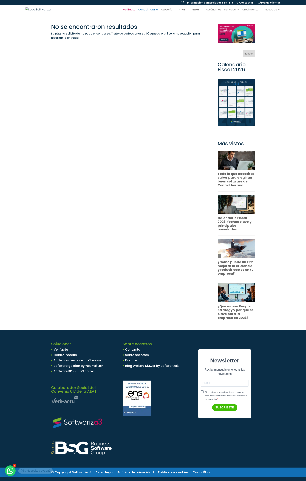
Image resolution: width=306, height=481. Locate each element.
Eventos (131, 360)
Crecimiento (250, 9)
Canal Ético (201, 472)
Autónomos (213, 9)
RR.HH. (195, 9)
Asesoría (166, 9)
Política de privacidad (135, 472)
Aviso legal (104, 472)
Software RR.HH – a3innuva (74, 371)
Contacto (132, 349)
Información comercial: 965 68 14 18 (210, 2)
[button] (10, 470)
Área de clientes (269, 2)
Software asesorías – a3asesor (77, 360)
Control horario (148, 9)
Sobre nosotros (137, 355)
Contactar (246, 2)
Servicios (230, 9)
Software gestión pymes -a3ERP (78, 366)
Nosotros (271, 9)
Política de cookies (173, 472)
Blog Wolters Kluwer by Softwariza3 (152, 366)
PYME (182, 9)
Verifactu (129, 9)
